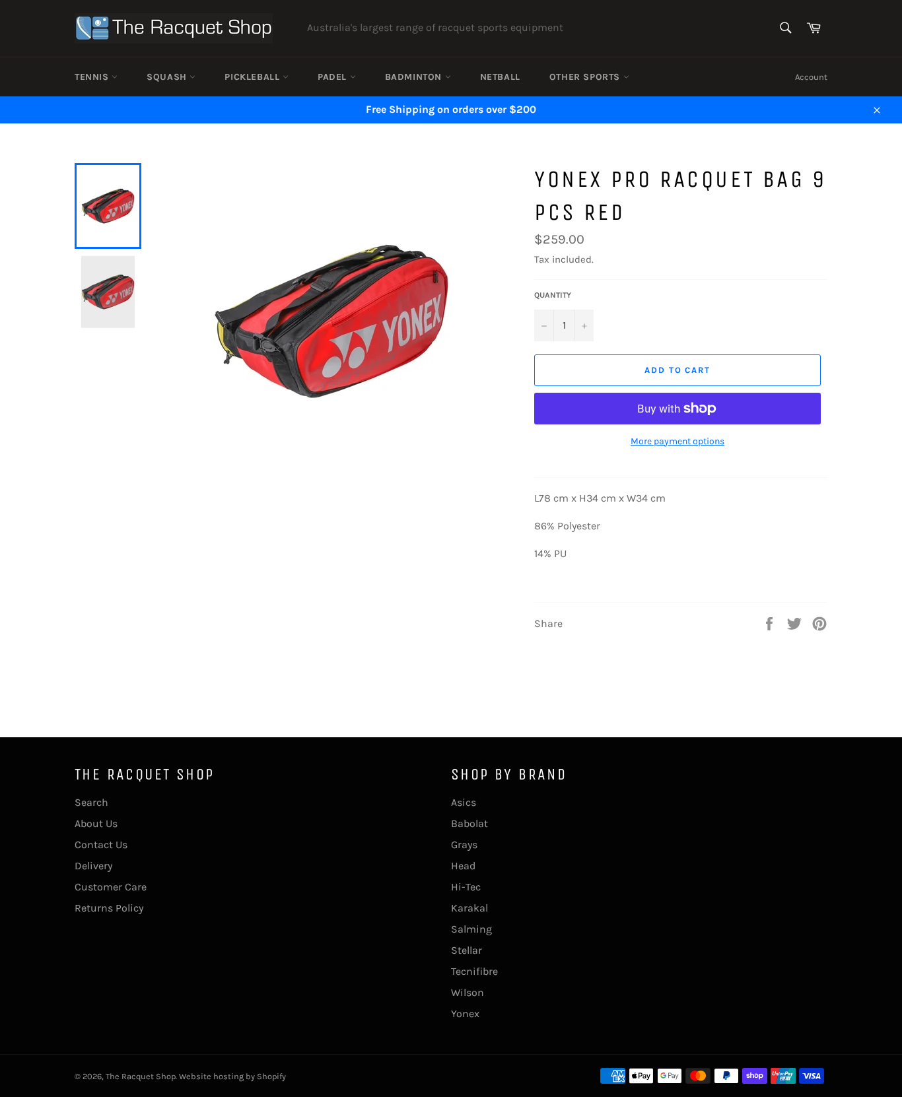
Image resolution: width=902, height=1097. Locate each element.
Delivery (93, 865)
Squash (168, 77)
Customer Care (111, 887)
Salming (471, 929)
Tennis (93, 77)
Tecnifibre (474, 971)
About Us (96, 823)
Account (811, 77)
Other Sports (586, 77)
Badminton (415, 77)
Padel (334, 77)
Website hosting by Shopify (232, 1076)
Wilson (467, 992)
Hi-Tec (466, 887)
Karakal (469, 908)
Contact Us (101, 844)
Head (463, 865)
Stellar (466, 950)
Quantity (552, 295)
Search (91, 802)
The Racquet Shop (141, 1076)
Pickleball (254, 77)
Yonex (465, 1013)
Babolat (469, 823)
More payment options (677, 441)
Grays (464, 844)
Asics (463, 802)
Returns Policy (109, 908)
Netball (500, 77)
